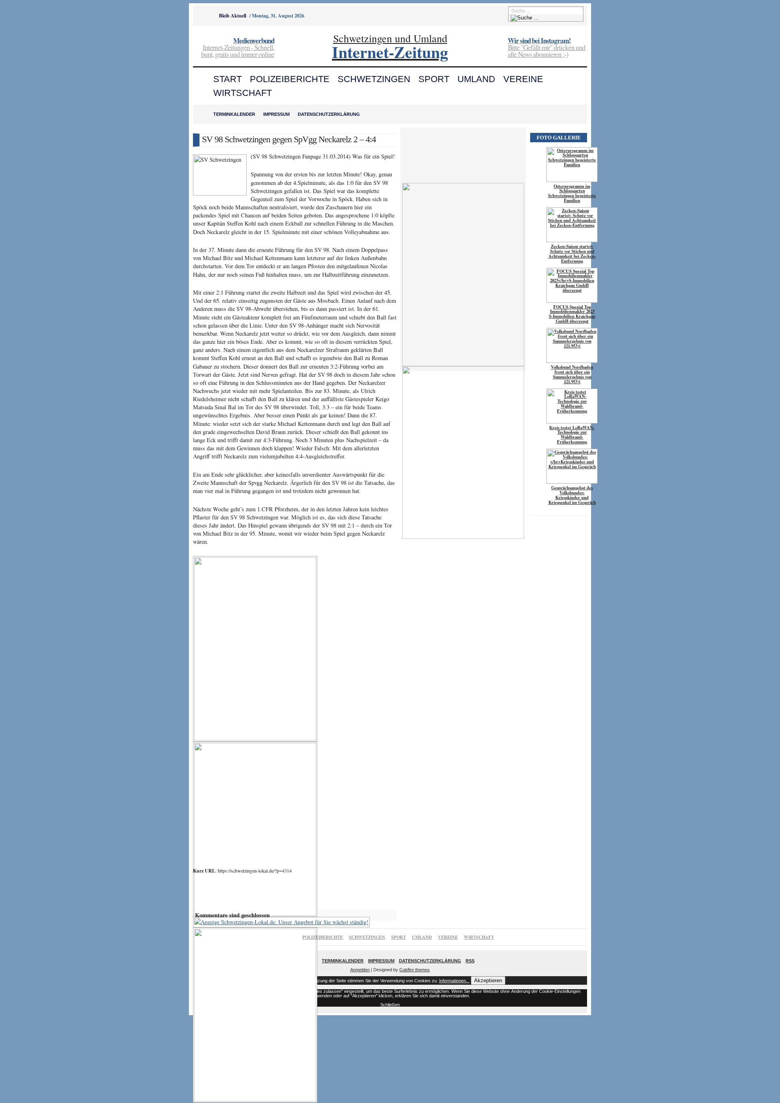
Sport (433, 79)
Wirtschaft (242, 93)
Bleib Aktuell (232, 15)
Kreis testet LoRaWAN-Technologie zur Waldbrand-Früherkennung (572, 434)
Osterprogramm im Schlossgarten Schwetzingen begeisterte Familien (572, 193)
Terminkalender (234, 114)
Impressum (276, 114)
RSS (470, 960)
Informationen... (454, 980)
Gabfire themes (414, 969)
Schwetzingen (374, 79)
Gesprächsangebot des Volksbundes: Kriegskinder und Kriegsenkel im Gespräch (572, 495)
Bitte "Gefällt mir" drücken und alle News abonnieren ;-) (546, 48)
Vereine (523, 79)
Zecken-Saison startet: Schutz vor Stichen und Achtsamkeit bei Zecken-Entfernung (572, 253)
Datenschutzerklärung (329, 114)
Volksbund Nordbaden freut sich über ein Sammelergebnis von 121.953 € (572, 374)
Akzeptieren (488, 980)
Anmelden (360, 969)
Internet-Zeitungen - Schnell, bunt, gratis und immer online (237, 48)
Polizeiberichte (289, 79)
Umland (476, 79)
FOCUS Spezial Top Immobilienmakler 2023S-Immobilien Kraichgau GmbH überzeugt (572, 314)
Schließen (390, 1004)
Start (227, 79)
